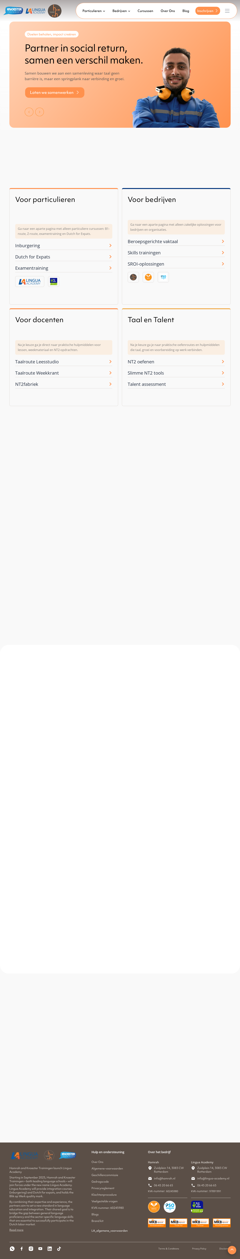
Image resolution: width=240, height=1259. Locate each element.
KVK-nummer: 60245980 (108, 1208)
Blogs (95, 1214)
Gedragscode (100, 1182)
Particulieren (92, 11)
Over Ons (168, 11)
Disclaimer (225, 1248)
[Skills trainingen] (223, 253)
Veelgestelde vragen (105, 1201)
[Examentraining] (110, 268)
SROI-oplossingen (146, 264)
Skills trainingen (144, 252)
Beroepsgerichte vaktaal (153, 241)
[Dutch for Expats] (110, 257)
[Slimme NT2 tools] (223, 373)
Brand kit (98, 1221)
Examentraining (31, 268)
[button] (29, 111)
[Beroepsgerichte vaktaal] (223, 241)
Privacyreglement (103, 1188)
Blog (185, 11)
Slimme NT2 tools (146, 373)
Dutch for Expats (32, 257)
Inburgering (27, 245)
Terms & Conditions (168, 1248)
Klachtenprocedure (104, 1195)
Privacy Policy (199, 1248)
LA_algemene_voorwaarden (110, 1231)
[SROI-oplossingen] (223, 264)
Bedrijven (119, 11)
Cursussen (145, 11)
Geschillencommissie (105, 1175)
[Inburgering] (110, 245)
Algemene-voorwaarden (107, 1168)
